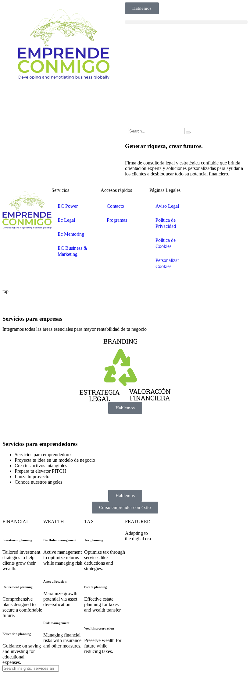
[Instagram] (239, 195)
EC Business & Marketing (72, 251)
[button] (186, 22)
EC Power (68, 206)
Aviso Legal (167, 206)
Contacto (115, 206)
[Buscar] (188, 132)
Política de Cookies (165, 243)
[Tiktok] (222, 211)
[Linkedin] (206, 195)
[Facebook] (222, 195)
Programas (117, 220)
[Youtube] (206, 211)
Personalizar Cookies (167, 263)
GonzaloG (48, 281)
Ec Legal (66, 220)
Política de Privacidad (165, 223)
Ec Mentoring (71, 234)
